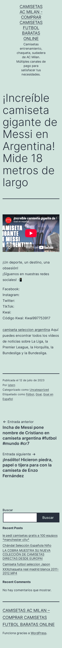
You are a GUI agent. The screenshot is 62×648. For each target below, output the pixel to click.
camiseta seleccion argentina (26, 330)
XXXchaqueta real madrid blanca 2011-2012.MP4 (31, 571)
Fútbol (30, 394)
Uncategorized (39, 389)
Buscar (8, 510)
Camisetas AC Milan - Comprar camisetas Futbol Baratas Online (31, 22)
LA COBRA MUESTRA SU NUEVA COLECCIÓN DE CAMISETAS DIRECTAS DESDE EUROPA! (26, 554)
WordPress (38, 633)
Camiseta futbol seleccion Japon (26, 564)
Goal (39, 394)
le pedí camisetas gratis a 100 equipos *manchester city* (30, 537)
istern (11, 385)
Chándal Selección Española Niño (27, 545)
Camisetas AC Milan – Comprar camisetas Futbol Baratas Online (29, 617)
